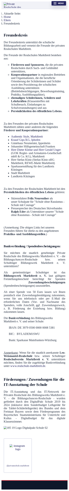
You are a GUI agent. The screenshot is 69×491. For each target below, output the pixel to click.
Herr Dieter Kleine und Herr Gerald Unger (36, 149)
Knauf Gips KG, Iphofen (25, 139)
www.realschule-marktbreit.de (27, 365)
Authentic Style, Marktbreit (27, 136)
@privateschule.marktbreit (18, 466)
